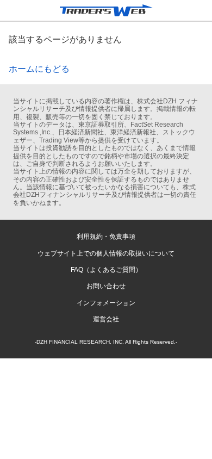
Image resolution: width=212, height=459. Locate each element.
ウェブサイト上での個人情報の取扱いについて (106, 253)
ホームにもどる (39, 68)
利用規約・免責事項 (106, 236)
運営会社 (106, 319)
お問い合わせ (106, 286)
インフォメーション (106, 303)
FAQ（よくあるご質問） (106, 270)
